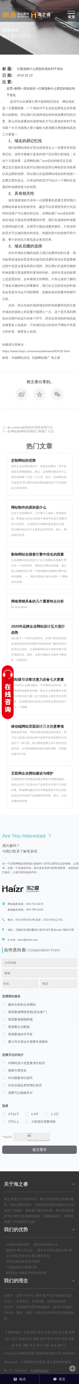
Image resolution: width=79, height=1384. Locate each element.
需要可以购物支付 (20, 1092)
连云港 (63, 1332)
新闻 (17, 88)
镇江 (8, 1339)
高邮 (46, 1345)
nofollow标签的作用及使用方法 (32, 427)
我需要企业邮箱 (19, 1027)
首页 (10, 88)
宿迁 (15, 1339)
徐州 (43, 1339)
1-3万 (55, 1114)
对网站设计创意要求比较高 (26, 1063)
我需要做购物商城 (20, 1019)
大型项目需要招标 (43, 1121)
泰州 (29, 1339)
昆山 (32, 1345)
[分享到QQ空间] (39, 395)
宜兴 (41, 1332)
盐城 (22, 1339)
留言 (62, 1379)
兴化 (53, 1345)
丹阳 (57, 1339)
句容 (64, 1339)
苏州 (34, 1332)
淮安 (55, 1332)
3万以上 (13, 1121)
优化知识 (29, 88)
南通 (72, 1332)
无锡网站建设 (39, 1370)
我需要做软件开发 (20, 1034)
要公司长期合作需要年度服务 (28, 1041)
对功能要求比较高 (20, 1078)
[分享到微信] (57, 395)
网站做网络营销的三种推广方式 (32, 431)
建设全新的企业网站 (22, 1004)
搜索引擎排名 (17, 1070)
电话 (22, 1379)
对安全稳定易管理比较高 (25, 1085)
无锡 (26, 1332)
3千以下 (13, 1114)
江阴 (48, 1332)
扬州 (36, 1339)
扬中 (60, 1345)
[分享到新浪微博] (21, 395)
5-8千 (35, 1114)
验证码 (7, 1137)
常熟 (18, 1345)
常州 (50, 1339)
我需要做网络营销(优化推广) (27, 1012)
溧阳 (25, 1345)
